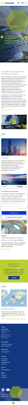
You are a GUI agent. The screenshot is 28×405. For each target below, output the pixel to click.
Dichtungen (4, 84)
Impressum (9, 394)
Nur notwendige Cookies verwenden (14, 217)
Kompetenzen (4, 349)
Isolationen (12, 84)
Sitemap (12, 396)
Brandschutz (9, 99)
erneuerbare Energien (20, 99)
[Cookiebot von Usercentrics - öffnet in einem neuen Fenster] (18, 187)
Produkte (3, 356)
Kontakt (14, 278)
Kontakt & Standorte (6, 344)
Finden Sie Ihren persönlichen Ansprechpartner (13, 319)
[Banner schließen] (26, 186)
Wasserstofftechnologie (15, 98)
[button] (0, 36)
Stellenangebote (5, 369)
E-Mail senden (4, 337)
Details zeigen (21, 208)
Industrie (5, 157)
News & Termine (5, 346)
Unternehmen (4, 342)
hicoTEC (16, 91)
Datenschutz (4, 396)
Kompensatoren (9, 88)
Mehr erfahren (5, 171)
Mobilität (3, 377)
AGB (2, 394)
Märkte (3, 373)
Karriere (3, 367)
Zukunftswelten (5, 352)
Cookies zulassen (14, 212)
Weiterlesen (9, 42)
